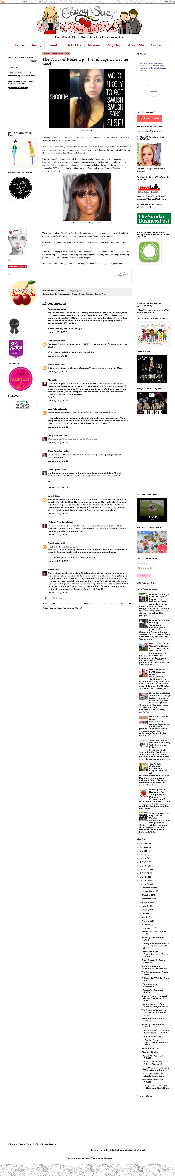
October (146, 895)
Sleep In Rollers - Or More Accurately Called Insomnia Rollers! (159, 743)
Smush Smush (78, 294)
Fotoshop (75, 233)
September (148, 898)
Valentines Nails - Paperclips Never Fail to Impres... (155, 953)
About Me (136, 45)
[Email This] (71, 291)
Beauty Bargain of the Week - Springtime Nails (155, 1005)
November (147, 891)
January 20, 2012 (58, 400)
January (146, 928)
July (144, 906)
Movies (94, 45)
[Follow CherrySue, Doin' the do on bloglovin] (144, 577)
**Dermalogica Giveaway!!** (149, 985)
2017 (143, 866)
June (145, 910)
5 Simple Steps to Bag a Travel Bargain (159, 815)
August (146, 902)
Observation (65, 294)
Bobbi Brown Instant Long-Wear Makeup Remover (156, 1069)
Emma (51, 496)
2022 (144, 851)
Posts (143, 563)
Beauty (36, 45)
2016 (143, 869)
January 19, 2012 (57, 332)
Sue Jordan (54, 340)
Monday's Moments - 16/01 (153, 1025)
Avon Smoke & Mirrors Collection (153, 961)
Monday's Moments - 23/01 (153, 991)
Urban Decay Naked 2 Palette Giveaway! (159, 694)
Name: (147, 80)
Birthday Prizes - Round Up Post (157, 790)
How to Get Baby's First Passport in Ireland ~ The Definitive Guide (159, 597)
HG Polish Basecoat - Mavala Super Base (153, 1075)
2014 (143, 877)
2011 (143, 1096)
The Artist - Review (151, 1036)
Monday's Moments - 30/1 (153, 938)
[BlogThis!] (73, 291)
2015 (143, 873)
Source (89, 130)
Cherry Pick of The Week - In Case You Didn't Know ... (155, 1088)
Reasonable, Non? (151, 1048)
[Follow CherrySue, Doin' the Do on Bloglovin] (17, 254)
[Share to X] (75, 291)
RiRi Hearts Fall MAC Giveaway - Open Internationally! (158, 673)
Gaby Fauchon (55, 435)
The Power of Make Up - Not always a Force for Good (154, 1012)
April (145, 917)
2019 (143, 858)
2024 (143, 847)
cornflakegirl (54, 409)
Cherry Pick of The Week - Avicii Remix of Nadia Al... (155, 1031)
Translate (30, 75)
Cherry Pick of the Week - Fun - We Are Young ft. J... (155, 945)
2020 (144, 854)
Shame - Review (150, 1052)
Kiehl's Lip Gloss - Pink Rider (154, 932)
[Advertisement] (19, 213)
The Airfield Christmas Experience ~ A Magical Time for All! (158, 768)
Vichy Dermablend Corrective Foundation (154, 967)
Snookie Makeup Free (96, 294)
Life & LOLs (73, 45)
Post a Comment (54, 598)
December (147, 887)
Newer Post (49, 603)
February (147, 924)
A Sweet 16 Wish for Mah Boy (155, 979)
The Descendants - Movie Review (155, 973)
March (146, 921)
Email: (147, 85)
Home (19, 45)
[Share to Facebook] (77, 291)
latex (87, 1158)
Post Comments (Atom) (69, 608)
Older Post (125, 603)
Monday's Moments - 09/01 (153, 1057)
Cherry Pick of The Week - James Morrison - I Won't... (155, 998)
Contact (157, 45)
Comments (146, 568)
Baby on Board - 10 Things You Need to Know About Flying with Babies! (159, 647)
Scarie (51, 569)
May (144, 913)
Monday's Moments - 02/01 (153, 1080)
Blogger (108, 1158)
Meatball (54, 294)
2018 (143, 862)
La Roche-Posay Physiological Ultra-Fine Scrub (155, 1042)
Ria (49, 380)
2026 (144, 843)
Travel (52, 45)
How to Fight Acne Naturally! (159, 621)
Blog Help (113, 45)
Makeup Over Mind (58, 522)
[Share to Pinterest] (80, 291)
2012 (143, 884)
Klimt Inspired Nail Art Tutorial (153, 1019)
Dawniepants (54, 469)
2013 (143, 880)
